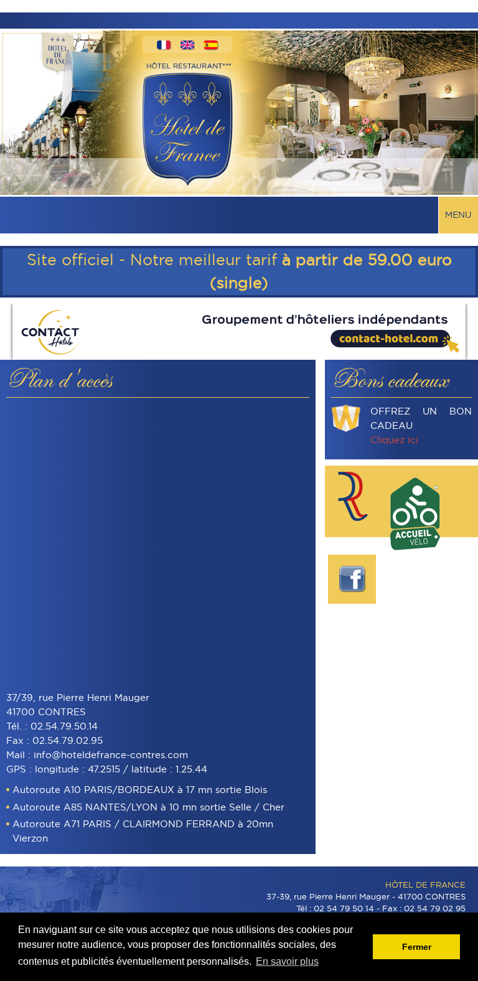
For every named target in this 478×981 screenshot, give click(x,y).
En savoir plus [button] (287, 961)
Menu (458, 214)
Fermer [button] (416, 947)
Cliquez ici (394, 440)
